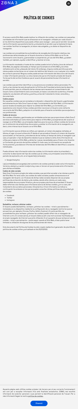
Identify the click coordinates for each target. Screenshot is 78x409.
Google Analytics (13, 160)
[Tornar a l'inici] (15, 6)
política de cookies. (35, 396)
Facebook (10, 195)
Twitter (9, 198)
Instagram (11, 200)
